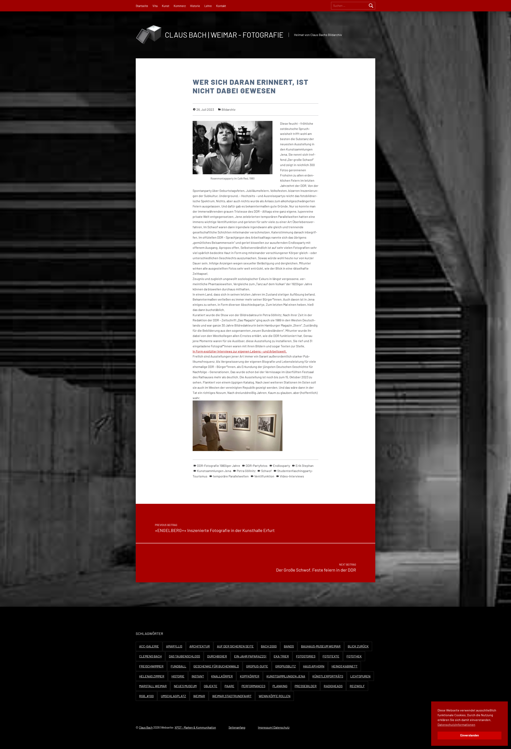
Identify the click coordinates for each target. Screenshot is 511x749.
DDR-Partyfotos (256, 465)
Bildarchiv (229, 109)
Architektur (199, 646)
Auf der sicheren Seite (235, 646)
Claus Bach (146, 727)
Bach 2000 (269, 646)
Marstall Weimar (153, 686)
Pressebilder (306, 686)
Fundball (178, 666)
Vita (155, 6)
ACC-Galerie (149, 646)
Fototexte (331, 656)
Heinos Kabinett (345, 666)
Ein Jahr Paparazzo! (250, 656)
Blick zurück (358, 646)
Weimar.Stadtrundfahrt (232, 696)
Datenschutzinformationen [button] (456, 724)
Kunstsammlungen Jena (214, 471)
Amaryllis (174, 646)
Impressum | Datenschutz (273, 727)
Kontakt (221, 6)
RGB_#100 (146, 696)
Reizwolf (357, 686)
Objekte (210, 686)
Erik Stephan (305, 465)
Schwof (266, 471)
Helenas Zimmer (151, 676)
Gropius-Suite (257, 666)
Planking (279, 686)
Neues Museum (185, 686)
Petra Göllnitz (246, 471)
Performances (253, 686)
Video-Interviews (292, 476)
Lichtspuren (360, 676)
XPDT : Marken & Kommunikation (195, 727)
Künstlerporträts (327, 676)
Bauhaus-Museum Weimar (321, 646)
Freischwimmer (151, 666)
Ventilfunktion (264, 476)
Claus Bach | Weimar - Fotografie (224, 34)
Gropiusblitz (285, 666)
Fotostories (305, 656)
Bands (289, 646)
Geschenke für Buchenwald (216, 666)
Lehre (208, 6)
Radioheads (333, 686)
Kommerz (180, 6)
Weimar (199, 696)
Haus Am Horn (313, 666)
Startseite (142, 6)
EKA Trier (281, 656)
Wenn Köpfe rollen (274, 696)
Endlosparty (281, 465)
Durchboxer (217, 656)
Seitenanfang (237, 727)
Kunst (165, 6)
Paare (229, 686)
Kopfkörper (249, 676)
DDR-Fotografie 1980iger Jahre (218, 465)
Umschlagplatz (173, 696)
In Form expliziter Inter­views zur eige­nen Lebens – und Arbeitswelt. (240, 351)
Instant (198, 676)
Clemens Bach (150, 656)
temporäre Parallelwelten (231, 476)
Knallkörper (222, 676)
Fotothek (354, 656)
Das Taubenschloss (184, 656)
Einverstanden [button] (469, 735)
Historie (195, 6)
